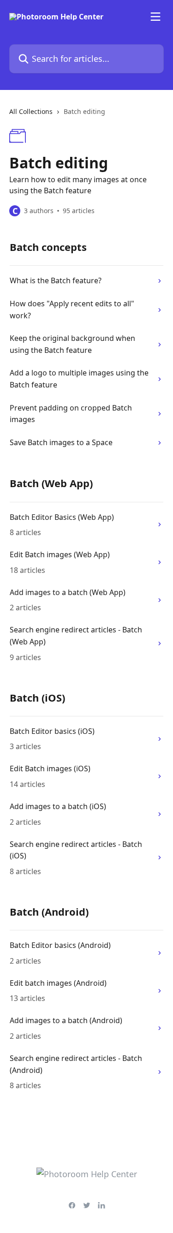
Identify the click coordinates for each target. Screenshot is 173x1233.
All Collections (31, 111)
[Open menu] (155, 16)
